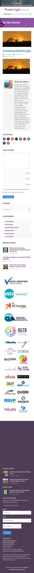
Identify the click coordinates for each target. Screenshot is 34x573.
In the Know (9, 224)
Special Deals (9, 230)
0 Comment (18, 54)
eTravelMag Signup (17, 3)
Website (28, 184)
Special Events (10, 233)
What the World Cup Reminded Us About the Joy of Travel (20, 249)
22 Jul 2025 (8, 54)
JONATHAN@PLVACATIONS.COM (23, 5)
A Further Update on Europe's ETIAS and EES (16, 258)
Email (27, 179)
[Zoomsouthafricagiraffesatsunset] (17, 39)
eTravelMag (9, 221)
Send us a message (8, 542)
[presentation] (12, 526)
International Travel (11, 227)
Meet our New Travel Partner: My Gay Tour (18, 265)
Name (27, 173)
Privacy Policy (21, 569)
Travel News (9, 236)
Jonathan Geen (9, 56)
